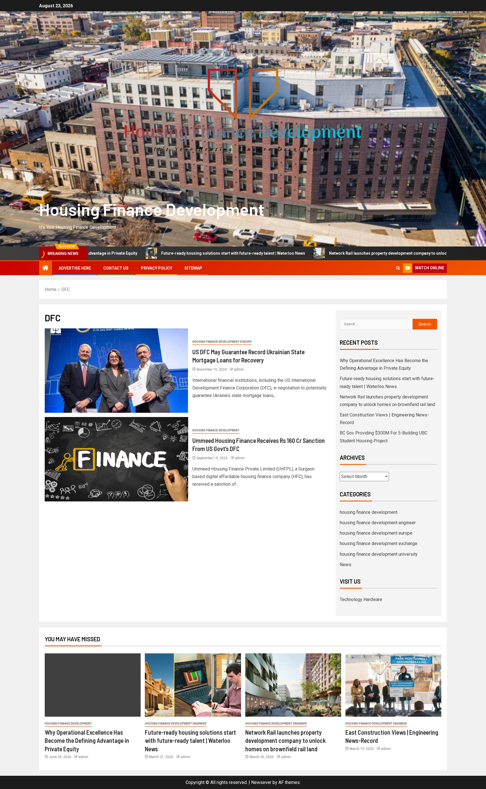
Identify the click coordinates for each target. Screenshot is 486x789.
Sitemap (193, 268)
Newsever (261, 782)
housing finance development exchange (378, 543)
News (345, 564)
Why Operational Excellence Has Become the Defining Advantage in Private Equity (87, 740)
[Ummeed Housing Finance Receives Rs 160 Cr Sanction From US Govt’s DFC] (116, 459)
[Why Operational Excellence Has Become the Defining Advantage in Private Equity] (93, 685)
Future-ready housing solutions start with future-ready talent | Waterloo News (178, 253)
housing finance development (216, 430)
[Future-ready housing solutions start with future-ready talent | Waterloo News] (193, 685)
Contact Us (116, 268)
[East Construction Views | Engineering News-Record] (393, 685)
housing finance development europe (222, 341)
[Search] (398, 268)
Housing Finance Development (151, 209)
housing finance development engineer (378, 522)
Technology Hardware (361, 599)
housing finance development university (379, 554)
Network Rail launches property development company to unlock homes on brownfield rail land (361, 253)
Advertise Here (75, 268)
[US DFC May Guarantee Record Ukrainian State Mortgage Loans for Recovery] (116, 370)
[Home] (45, 268)
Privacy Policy (156, 268)
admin (239, 369)
